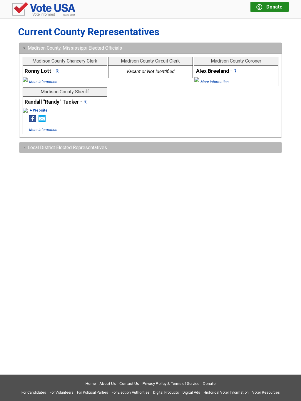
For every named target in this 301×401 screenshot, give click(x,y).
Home (91, 383)
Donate (209, 383)
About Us (107, 383)
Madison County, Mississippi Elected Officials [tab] (75, 48)
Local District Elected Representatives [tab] (67, 147)
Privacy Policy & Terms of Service (171, 383)
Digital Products (166, 392)
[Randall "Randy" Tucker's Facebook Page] (32, 120)
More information (43, 82)
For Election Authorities (131, 392)
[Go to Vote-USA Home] (43, 9)
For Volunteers (61, 392)
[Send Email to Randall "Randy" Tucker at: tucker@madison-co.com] (42, 120)
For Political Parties (92, 392)
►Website (38, 110)
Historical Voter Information (226, 392)
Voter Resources (266, 392)
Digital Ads (191, 392)
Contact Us (129, 383)
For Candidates (33, 392)
